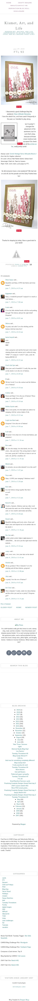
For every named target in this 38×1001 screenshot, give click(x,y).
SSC (3, 909)
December (19, 728)
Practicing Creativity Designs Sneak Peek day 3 (20, 790)
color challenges (7, 920)
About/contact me (19, 5)
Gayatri (7, 519)
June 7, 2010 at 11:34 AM (14, 440)
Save (19, 107)
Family (4, 905)
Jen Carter (8, 588)
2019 (18, 710)
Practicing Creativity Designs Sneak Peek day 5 (20, 783)
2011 (17, 723)
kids (3, 900)
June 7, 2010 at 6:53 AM (14, 288)
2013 (18, 719)
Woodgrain (24, 942)
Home (8, 3)
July (18, 740)
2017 (18, 714)
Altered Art (5, 914)
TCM (4, 916)
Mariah (7, 464)
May (18, 799)
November (18, 730)
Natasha (7, 563)
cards (20, 266)
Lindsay (7, 393)
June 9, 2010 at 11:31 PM (14, 599)
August (18, 737)
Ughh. (20, 746)
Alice (7, 576)
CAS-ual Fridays (7, 884)
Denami (4, 882)
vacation (5, 927)
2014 (18, 717)
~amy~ (7, 551)
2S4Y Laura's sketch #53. (20, 785)
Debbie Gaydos (10, 406)
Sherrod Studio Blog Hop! (20, 749)
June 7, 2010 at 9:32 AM (14, 415)
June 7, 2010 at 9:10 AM (14, 388)
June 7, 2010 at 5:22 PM (14, 498)
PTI (3, 880)
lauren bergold (9, 337)
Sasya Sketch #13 (20, 792)
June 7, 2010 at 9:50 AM (14, 426)
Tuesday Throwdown (9, 902)
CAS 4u (20, 758)
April (18, 802)
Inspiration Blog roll (19, 8)
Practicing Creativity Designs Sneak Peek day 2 (20, 795)
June (18, 742)
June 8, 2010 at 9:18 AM (14, 546)
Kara (6, 487)
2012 (17, 721)
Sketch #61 (15, 960)
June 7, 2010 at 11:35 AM (14, 459)
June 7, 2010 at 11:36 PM (14, 530)
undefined (23, 986)
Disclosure (19, 11)
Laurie (7, 307)
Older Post (6, 607)
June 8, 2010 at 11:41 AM (14, 557)
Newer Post (31, 607)
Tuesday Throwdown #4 (20, 767)
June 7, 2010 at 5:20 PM (14, 481)
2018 (18, 712)
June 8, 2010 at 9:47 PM (14, 582)
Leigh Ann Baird (10, 420)
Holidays (5, 893)
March (19, 804)
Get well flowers (20, 772)
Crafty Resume (25, 3)
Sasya (7, 475)
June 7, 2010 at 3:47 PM (14, 470)
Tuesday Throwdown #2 (20, 797)
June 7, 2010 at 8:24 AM (14, 332)
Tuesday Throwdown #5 (20, 753)
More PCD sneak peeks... (20, 788)
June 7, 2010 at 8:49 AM (14, 374)
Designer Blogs (24, 1000)
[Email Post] (30, 264)
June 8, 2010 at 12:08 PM (14, 571)
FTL (25, 266)
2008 (18, 813)
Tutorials (5, 925)
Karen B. (8, 503)
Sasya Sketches (7, 898)
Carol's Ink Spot (10, 365)
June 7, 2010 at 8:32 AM (14, 360)
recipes (4, 896)
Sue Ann (8, 535)
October (18, 733)
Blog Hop (5, 889)
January (19, 808)
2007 (17, 815)
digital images (7, 907)
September (18, 735)
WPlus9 (4, 911)
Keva (7, 445)
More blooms (20, 769)
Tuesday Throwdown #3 (20, 776)
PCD (3, 887)
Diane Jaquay (9, 280)
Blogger (23, 824)
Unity (4, 918)
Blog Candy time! (20, 763)
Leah (6, 432)
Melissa (7, 323)
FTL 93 (20, 779)
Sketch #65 (15, 965)
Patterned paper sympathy (20, 774)
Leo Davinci (20, 751)
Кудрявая (8, 293)
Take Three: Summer (20, 744)
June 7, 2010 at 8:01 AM (14, 318)
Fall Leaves (21, 956)
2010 (17, 726)
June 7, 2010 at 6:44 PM (14, 514)
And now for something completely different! (20, 760)
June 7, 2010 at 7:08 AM (14, 302)
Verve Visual (6, 891)
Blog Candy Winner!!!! (20, 756)
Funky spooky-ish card (20, 765)
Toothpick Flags (25, 947)
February (19, 806)
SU (3, 923)
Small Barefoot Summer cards (20, 781)
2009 (18, 811)
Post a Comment (6, 604)
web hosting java (17, 986)
